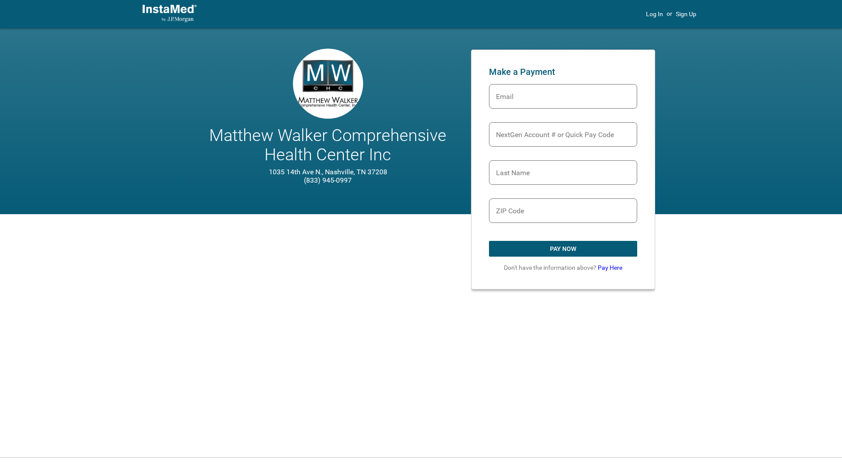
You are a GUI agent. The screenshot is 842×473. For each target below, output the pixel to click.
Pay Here (610, 267)
